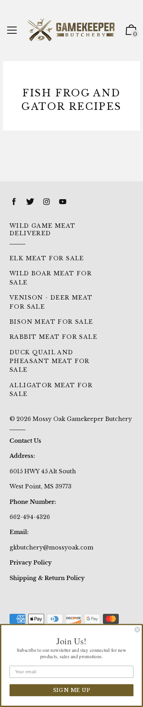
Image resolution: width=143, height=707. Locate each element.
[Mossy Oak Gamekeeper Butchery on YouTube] (62, 201)
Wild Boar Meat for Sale (51, 278)
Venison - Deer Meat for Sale (51, 302)
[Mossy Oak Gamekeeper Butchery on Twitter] (30, 201)
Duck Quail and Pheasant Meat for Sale (50, 361)
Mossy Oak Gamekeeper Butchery (82, 419)
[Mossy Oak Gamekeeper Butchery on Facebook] (14, 201)
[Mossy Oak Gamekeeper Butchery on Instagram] (46, 201)
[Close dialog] (137, 629)
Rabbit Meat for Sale (53, 336)
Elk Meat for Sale (47, 258)
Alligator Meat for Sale (51, 390)
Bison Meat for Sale (51, 321)
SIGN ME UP (71, 690)
